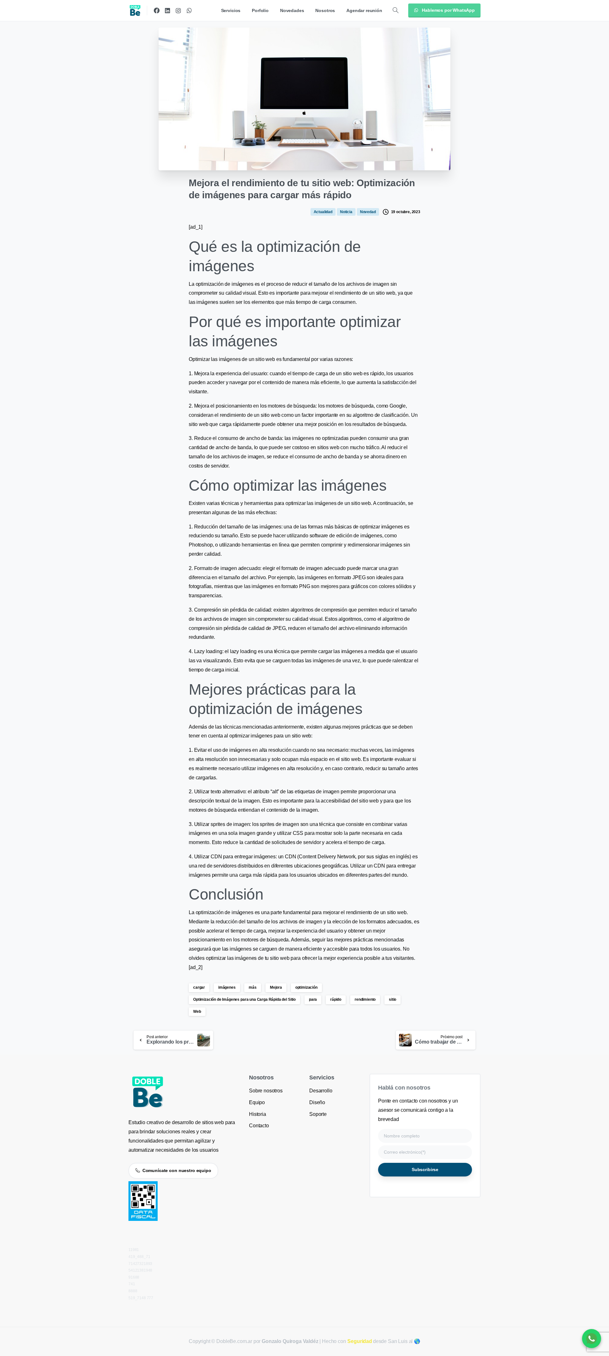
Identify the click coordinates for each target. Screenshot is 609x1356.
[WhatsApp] (189, 10)
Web (197, 1011)
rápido (335, 999)
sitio (392, 999)
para (313, 999)
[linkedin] (167, 10)
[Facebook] (156, 10)
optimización (306, 987)
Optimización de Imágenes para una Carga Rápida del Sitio (244, 999)
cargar (199, 987)
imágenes (227, 987)
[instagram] (178, 10)
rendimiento (365, 999)
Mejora (276, 987)
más (253, 987)
